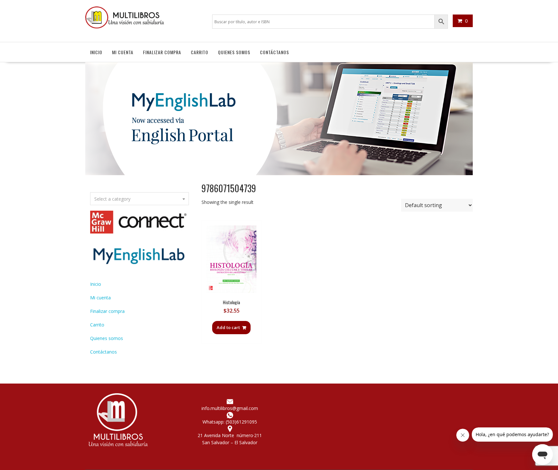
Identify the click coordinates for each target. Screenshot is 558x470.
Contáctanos (274, 52)
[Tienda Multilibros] (279, 173)
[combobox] (139, 198)
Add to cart (228, 327)
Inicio (96, 52)
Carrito (199, 52)
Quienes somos (234, 52)
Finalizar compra (162, 52)
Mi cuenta (122, 52)
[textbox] (139, 199)
